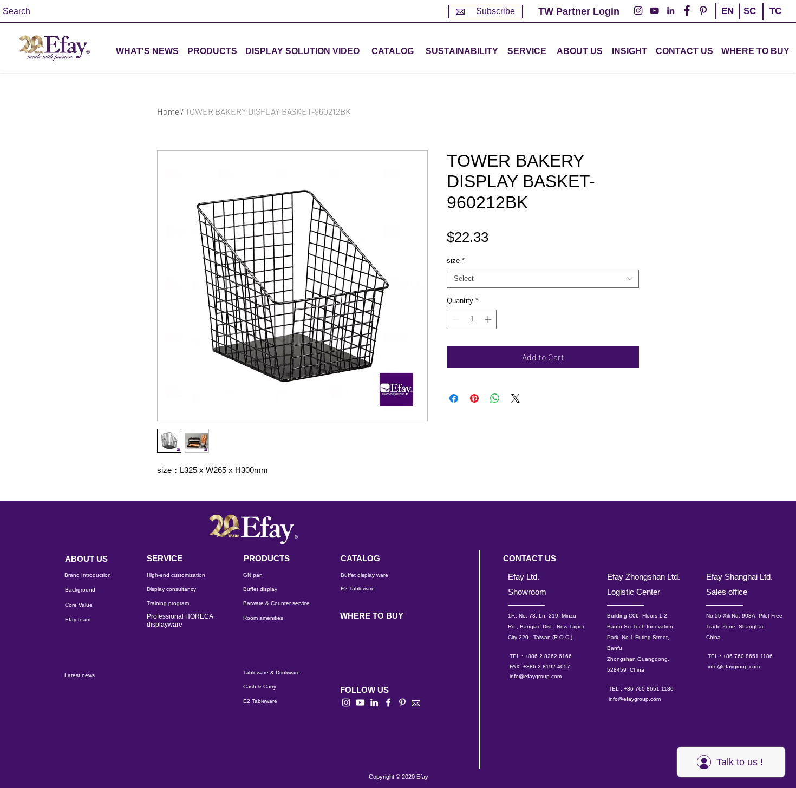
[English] (727, 20)
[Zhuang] (749, 20)
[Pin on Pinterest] (474, 398)
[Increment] (488, 319)
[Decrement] (454, 319)
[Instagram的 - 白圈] (638, 10)
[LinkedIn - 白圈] (670, 10)
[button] (212, 51)
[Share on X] (515, 398)
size (456, 261)
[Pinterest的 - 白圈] (703, 10)
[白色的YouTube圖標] (360, 702)
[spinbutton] (471, 319)
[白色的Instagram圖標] (346, 702)
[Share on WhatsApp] (494, 398)
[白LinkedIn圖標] (374, 702)
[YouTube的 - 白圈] (654, 10)
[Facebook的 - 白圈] (687, 10)
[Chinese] (771, 20)
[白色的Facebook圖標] (388, 702)
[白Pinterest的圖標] (402, 702)
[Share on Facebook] (453, 398)
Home (168, 111)
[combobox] (543, 279)
